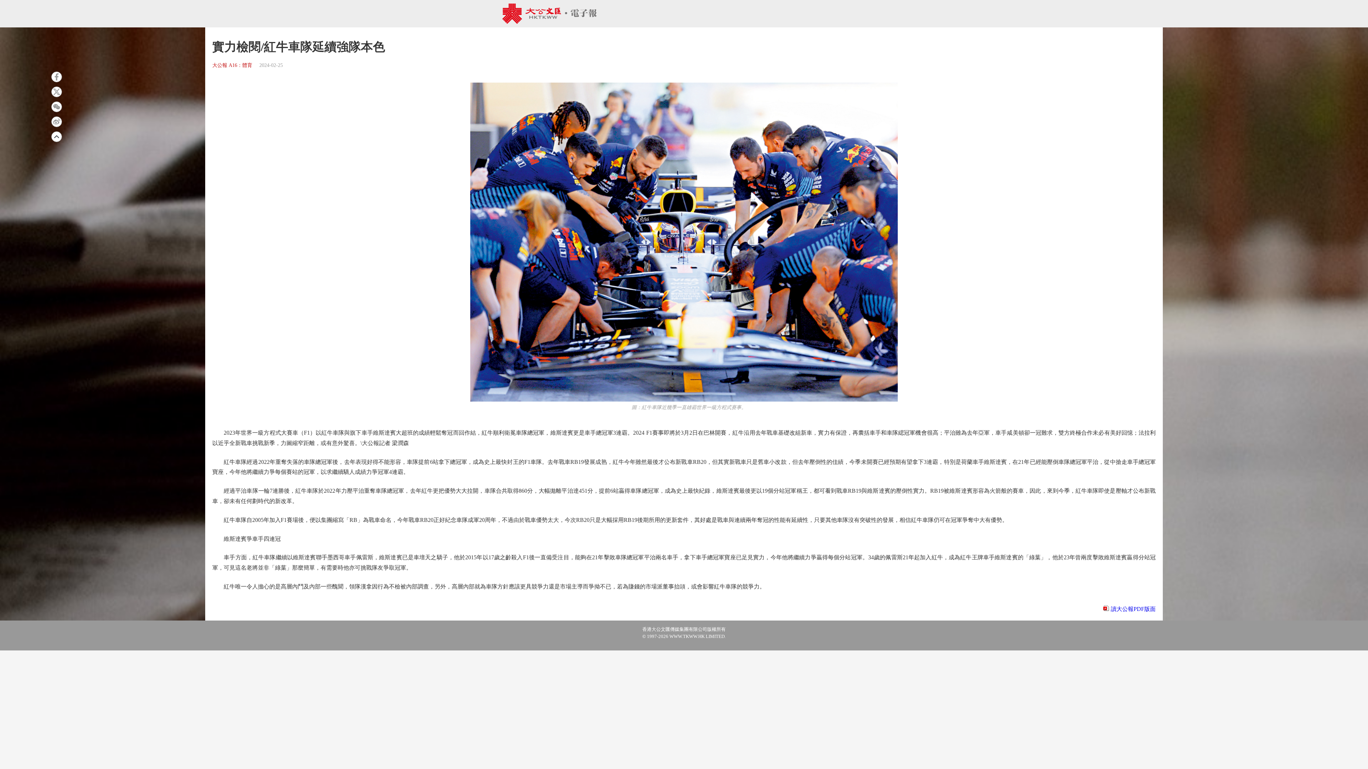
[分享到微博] (56, 121)
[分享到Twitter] (56, 92)
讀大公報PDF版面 (1133, 609)
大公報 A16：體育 (232, 65)
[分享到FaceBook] (56, 77)
